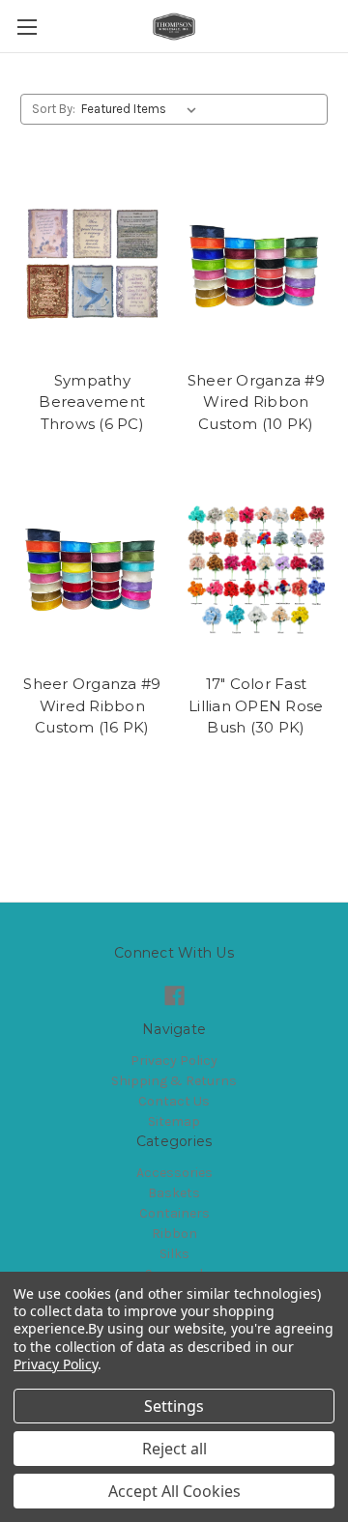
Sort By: (53, 108)
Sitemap (174, 1121)
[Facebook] (174, 996)
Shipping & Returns (174, 1081)
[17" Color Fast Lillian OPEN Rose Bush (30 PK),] (257, 569)
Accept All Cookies (174, 1491)
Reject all (174, 1448)
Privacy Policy (174, 1060)
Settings (174, 1406)
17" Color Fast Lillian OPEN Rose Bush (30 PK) (255, 705)
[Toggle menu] (26, 26)
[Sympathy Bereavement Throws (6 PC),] (92, 266)
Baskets (174, 1193)
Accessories (174, 1172)
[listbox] (142, 109)
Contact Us (174, 1101)
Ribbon (174, 1233)
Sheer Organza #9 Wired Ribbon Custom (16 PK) (91, 705)
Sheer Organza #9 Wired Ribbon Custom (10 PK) (256, 402)
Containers (174, 1213)
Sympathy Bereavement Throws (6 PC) (92, 402)
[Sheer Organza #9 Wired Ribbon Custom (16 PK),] (92, 569)
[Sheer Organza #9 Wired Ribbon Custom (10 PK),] (257, 266)
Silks (174, 1254)
